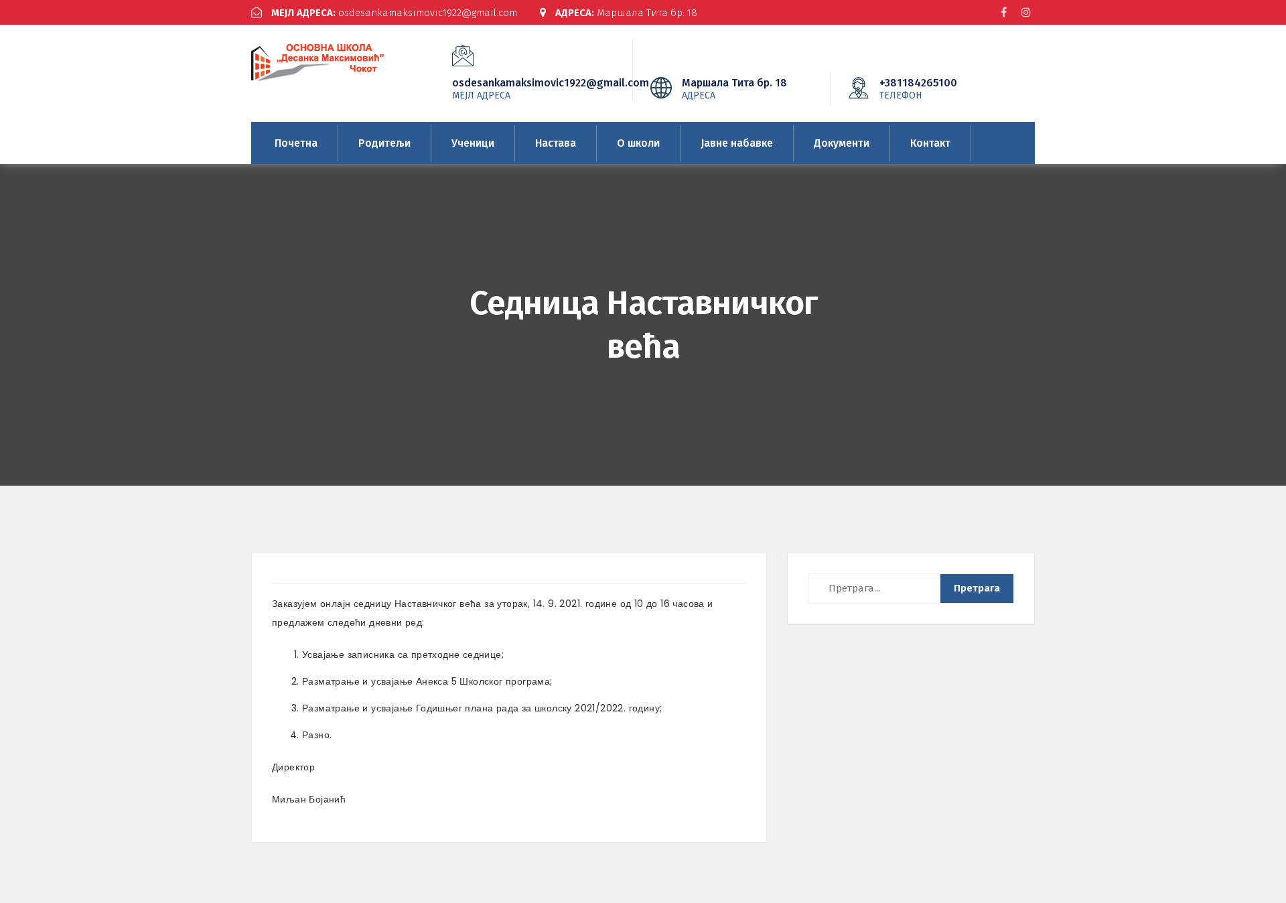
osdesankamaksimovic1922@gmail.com (394, 13)
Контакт (930, 143)
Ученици (472, 143)
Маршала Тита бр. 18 (626, 13)
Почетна (296, 143)
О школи (638, 143)
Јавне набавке (737, 143)
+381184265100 (918, 88)
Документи (841, 143)
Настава (555, 143)
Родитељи (384, 143)
